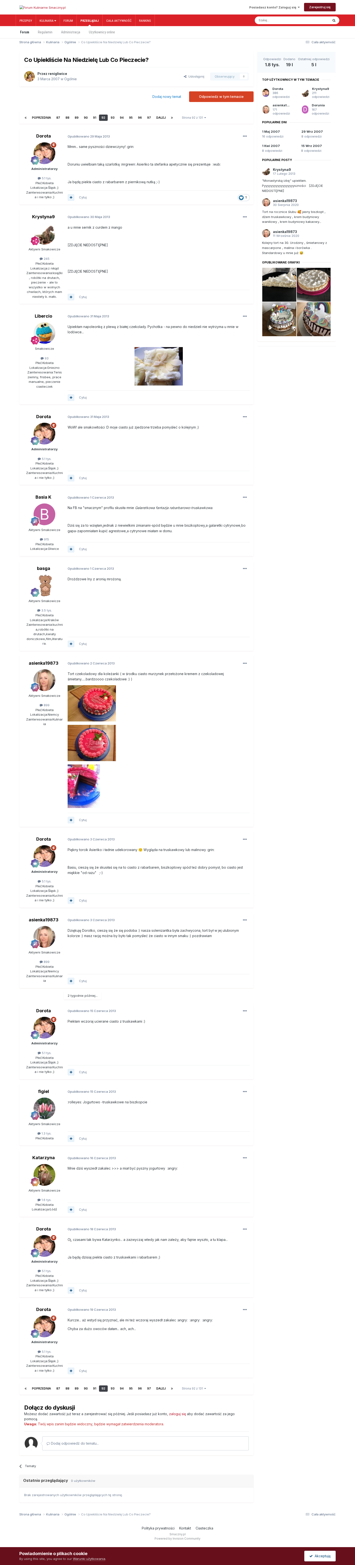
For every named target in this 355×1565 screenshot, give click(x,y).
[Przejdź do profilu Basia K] (44, 514)
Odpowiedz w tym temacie (221, 97)
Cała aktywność (119, 20)
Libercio (43, 316)
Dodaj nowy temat (166, 97)
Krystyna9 (43, 216)
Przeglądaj (89, 20)
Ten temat (316, 20)
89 (76, 117)
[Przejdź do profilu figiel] (44, 1108)
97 (149, 117)
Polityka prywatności (158, 1528)
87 (58, 117)
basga (43, 568)
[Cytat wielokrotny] (71, 197)
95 (131, 117)
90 (86, 117)
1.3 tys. (46, 1133)
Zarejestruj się (320, 7)
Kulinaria (47, 20)
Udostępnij (195, 76)
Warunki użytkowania (89, 1559)
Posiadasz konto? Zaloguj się (273, 7)
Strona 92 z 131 (193, 117)
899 (46, 705)
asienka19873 (43, 663)
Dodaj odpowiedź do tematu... (74, 1443)
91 (94, 117)
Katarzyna (43, 1157)
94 (122, 117)
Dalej (161, 117)
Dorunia (318, 105)
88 (67, 117)
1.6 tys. (46, 1200)
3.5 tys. (46, 610)
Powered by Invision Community (177, 1538)
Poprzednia (41, 117)
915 (46, 539)
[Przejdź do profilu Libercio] (44, 333)
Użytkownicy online (102, 32)
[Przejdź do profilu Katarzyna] (44, 1175)
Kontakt (185, 1528)
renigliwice (57, 74)
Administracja (70, 32)
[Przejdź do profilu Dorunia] (305, 109)
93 (112, 117)
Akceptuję (322, 1556)
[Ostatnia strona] (172, 118)
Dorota (43, 135)
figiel (43, 1091)
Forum (68, 20)
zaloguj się (177, 1414)
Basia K (43, 497)
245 (46, 259)
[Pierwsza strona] (25, 118)
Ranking (145, 20)
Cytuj (83, 197)
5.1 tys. (46, 178)
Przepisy (26, 20)
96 (140, 117)
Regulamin (45, 32)
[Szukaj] (334, 20)
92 (103, 117)
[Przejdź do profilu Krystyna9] (44, 234)
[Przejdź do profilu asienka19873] (44, 680)
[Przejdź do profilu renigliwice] (29, 76)
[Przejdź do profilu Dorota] (44, 153)
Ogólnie (70, 79)
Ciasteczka (204, 1528)
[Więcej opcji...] (245, 136)
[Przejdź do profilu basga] (44, 585)
